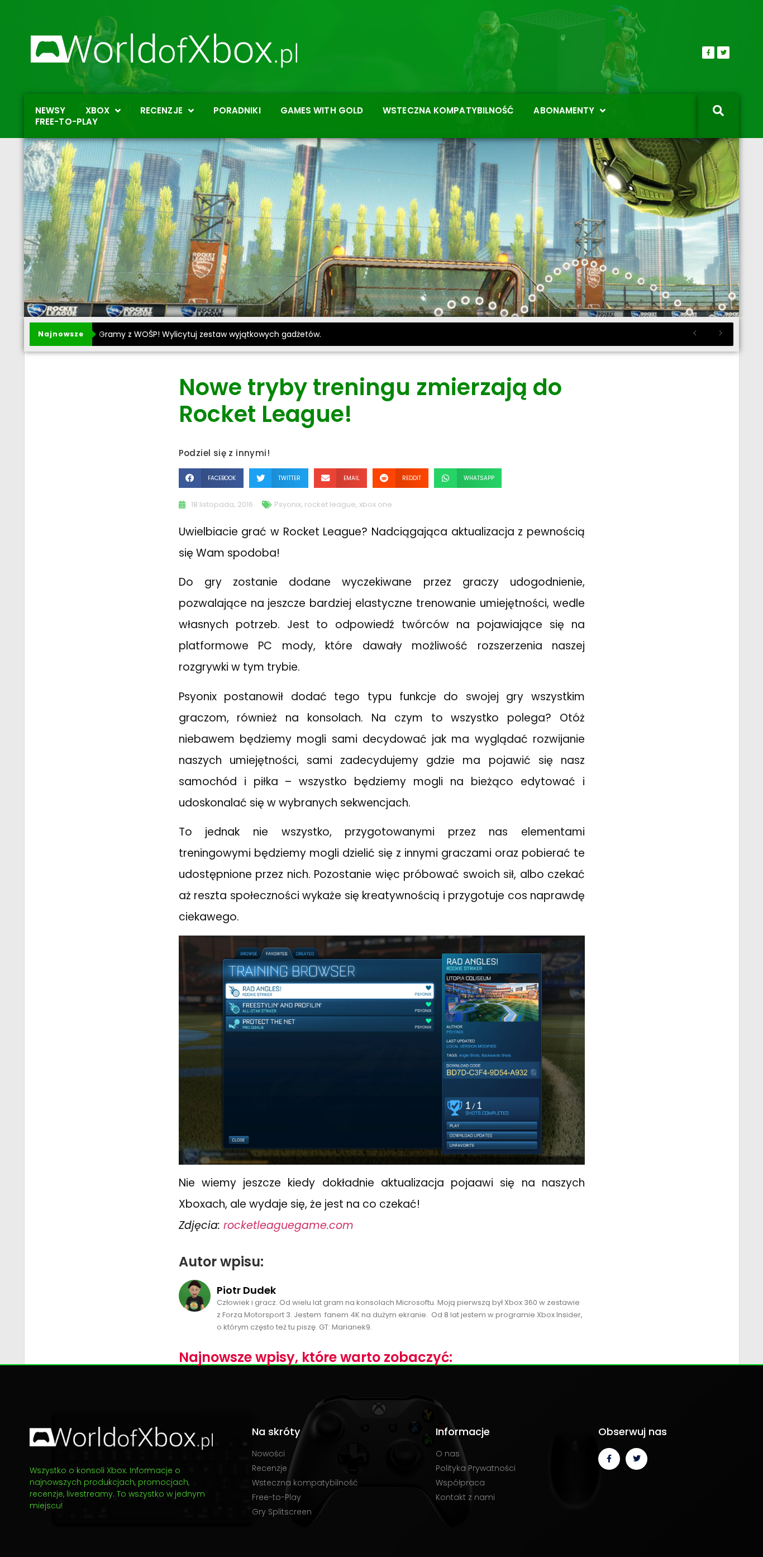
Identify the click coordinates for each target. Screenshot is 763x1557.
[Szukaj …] (718, 111)
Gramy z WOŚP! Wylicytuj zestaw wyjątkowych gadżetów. (210, 334)
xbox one (375, 504)
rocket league (330, 504)
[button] (211, 478)
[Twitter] (723, 52)
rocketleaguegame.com (288, 1225)
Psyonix (287, 504)
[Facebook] (708, 52)
